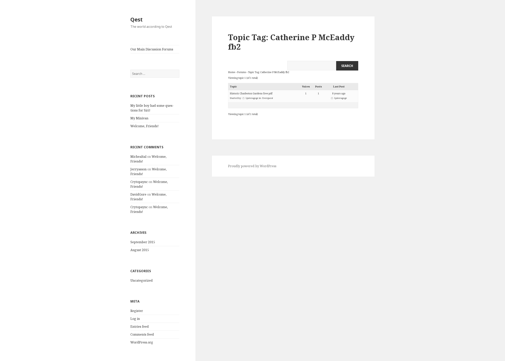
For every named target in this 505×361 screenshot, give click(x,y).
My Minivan (139, 118)
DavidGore (138, 194)
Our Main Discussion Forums (151, 49)
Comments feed (142, 334)
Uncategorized (141, 280)
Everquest (267, 98)
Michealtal (138, 156)
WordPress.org (141, 342)
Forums (241, 72)
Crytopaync (139, 182)
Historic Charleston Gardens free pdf (251, 93)
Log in (135, 318)
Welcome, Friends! (144, 126)
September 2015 (142, 242)
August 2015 (139, 250)
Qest (136, 19)
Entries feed (139, 326)
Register (136, 311)
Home (231, 72)
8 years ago (338, 93)
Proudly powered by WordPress (252, 166)
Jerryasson (138, 169)
